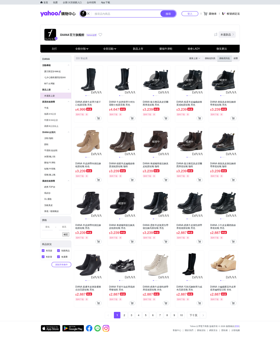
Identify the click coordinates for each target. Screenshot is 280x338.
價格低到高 (210, 58)
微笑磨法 (221, 48)
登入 (189, 13)
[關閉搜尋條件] (88, 14)
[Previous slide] (76, 80)
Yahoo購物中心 (58, 14)
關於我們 (189, 330)
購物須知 (201, 330)
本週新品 (226, 34)
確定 (66, 234)
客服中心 (177, 330)
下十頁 (193, 315)
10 (181, 315)
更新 (237, 326)
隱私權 (224, 330)
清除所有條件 (61, 264)
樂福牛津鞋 (165, 48)
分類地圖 (235, 330)
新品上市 (138, 48)
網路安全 (213, 330)
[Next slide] (101, 80)
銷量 (236, 58)
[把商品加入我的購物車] (98, 118)
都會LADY (194, 48)
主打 (54, 48)
